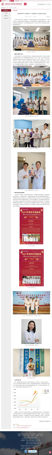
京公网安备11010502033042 (35, 438)
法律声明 (28, 435)
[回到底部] (50, 452)
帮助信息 (41, 435)
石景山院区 (28, 442)
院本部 (27, 440)
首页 (7, 7)
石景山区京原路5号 (33, 442)
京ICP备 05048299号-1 (25, 438)
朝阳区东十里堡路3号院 (33, 443)
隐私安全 (32, 435)
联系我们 (19, 435)
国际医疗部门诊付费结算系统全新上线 (22, 427)
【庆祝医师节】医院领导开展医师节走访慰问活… (24, 425)
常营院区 (27, 443)
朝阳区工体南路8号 (32, 440)
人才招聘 (23, 435)
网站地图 (37, 435)
